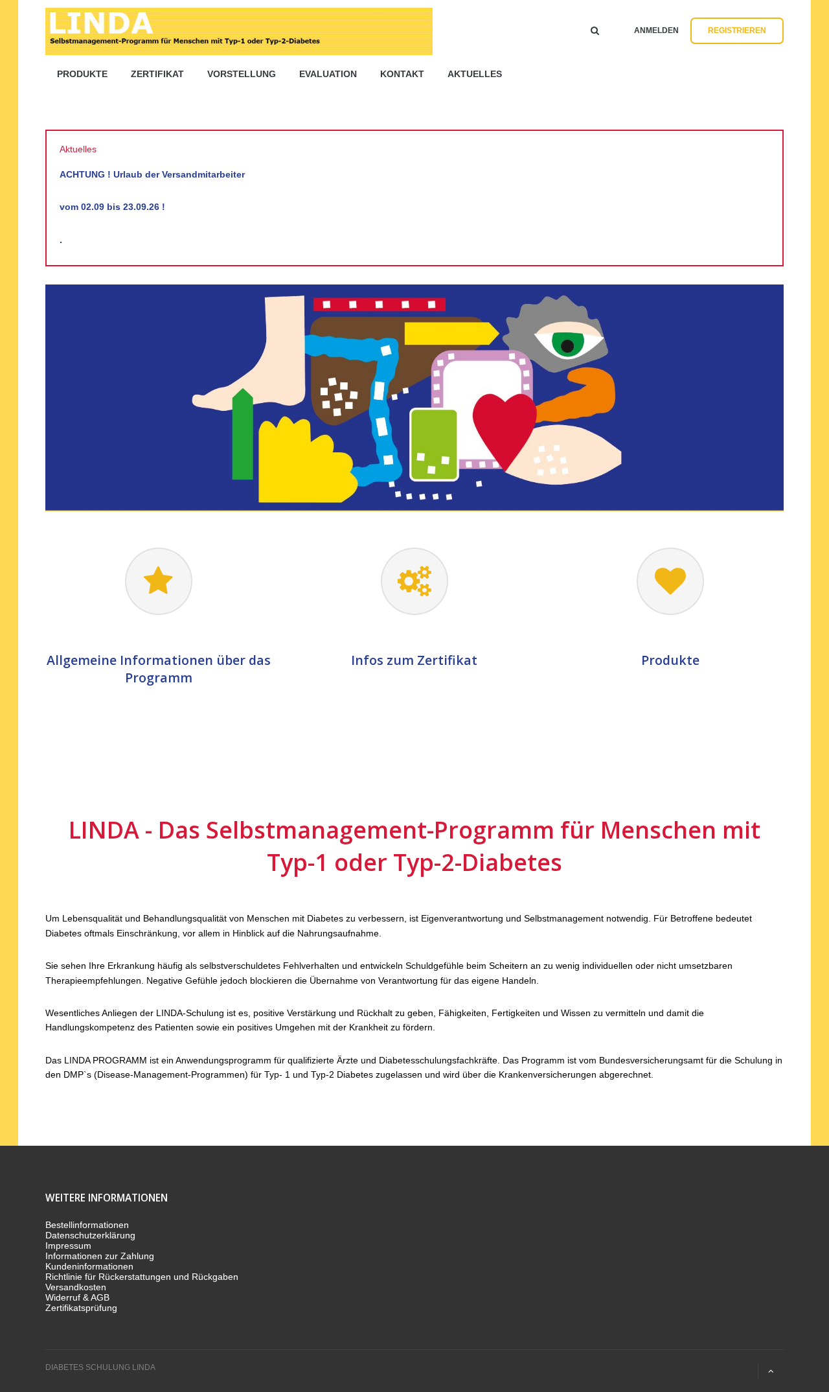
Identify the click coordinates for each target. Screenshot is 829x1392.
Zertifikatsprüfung (81, 1308)
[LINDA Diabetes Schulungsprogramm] (158, 581)
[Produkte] (670, 581)
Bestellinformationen (87, 1225)
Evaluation (328, 74)
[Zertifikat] (414, 581)
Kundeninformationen (89, 1266)
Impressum (68, 1245)
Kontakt (402, 74)
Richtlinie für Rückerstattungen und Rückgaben (141, 1276)
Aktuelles (475, 74)
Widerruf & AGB (77, 1297)
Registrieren (737, 30)
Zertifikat (157, 74)
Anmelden (656, 30)
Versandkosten (75, 1287)
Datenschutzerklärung (90, 1235)
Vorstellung (241, 74)
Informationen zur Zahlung (99, 1256)
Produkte (82, 74)
